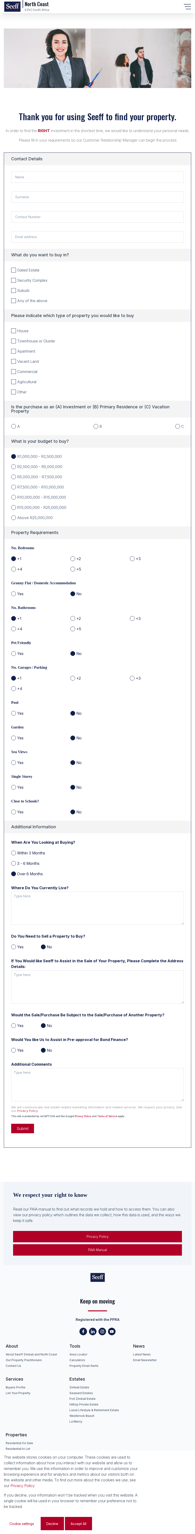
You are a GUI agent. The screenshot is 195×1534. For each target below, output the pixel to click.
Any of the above (32, 300)
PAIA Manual (97, 1250)
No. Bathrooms (23, 608)
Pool (14, 702)
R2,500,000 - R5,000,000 (39, 466)
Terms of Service (107, 1116)
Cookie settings (22, 1524)
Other (22, 392)
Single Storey (21, 776)
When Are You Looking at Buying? (43, 842)
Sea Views (19, 752)
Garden (17, 727)
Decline (52, 1524)
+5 (78, 569)
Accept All (78, 1524)
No (79, 593)
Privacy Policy (27, 1111)
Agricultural (26, 381)
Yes (20, 593)
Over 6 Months (30, 873)
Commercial (27, 371)
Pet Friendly (21, 643)
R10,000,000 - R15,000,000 (41, 497)
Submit (23, 1128)
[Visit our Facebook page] (83, 1331)
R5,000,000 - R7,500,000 (39, 476)
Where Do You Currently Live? (39, 887)
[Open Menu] (187, 6)
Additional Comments (31, 1064)
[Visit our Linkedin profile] (93, 1331)
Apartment (26, 351)
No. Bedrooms (22, 548)
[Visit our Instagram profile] (102, 1331)
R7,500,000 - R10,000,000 (40, 487)
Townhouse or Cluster (36, 341)
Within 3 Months (31, 853)
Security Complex (32, 280)
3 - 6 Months (28, 863)
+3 (138, 558)
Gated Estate (28, 270)
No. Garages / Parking (29, 667)
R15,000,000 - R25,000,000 (41, 507)
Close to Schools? (25, 801)
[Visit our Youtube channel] (112, 1331)
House (23, 330)
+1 (19, 558)
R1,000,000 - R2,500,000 (39, 456)
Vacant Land (28, 361)
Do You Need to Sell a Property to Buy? (48, 936)
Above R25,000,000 (35, 517)
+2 (78, 558)
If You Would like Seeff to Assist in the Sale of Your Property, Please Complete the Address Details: (97, 963)
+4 (19, 569)
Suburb (23, 290)
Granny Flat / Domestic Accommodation (43, 583)
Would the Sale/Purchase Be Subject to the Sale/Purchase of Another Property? (87, 1015)
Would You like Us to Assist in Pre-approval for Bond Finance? (69, 1039)
